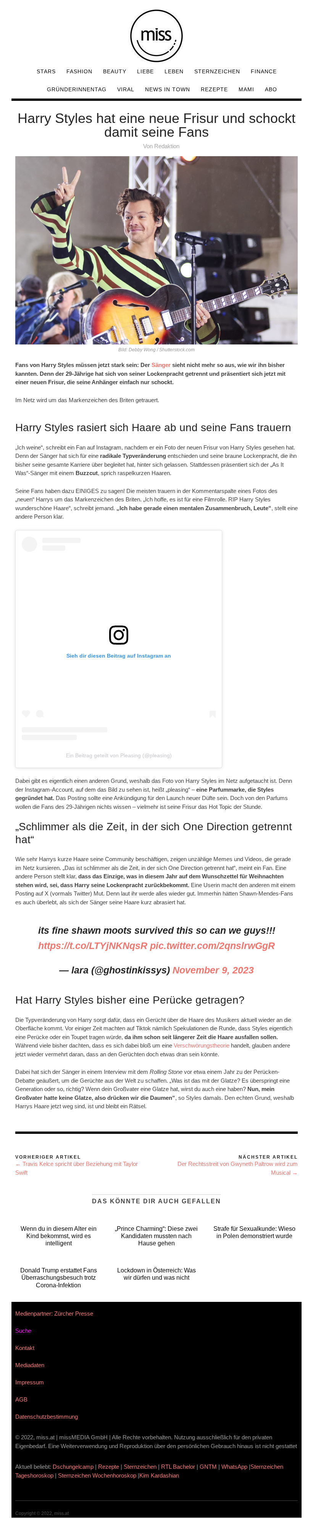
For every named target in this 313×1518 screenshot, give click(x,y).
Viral (125, 89)
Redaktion (166, 146)
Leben (174, 71)
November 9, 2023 (213, 970)
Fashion (79, 71)
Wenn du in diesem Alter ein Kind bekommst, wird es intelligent (59, 1235)
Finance (264, 71)
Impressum (29, 1382)
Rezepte (214, 89)
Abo (271, 89)
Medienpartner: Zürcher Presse (54, 1313)
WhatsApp (234, 1466)
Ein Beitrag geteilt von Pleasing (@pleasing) (119, 755)
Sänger (162, 365)
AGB (21, 1399)
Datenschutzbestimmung (46, 1416)
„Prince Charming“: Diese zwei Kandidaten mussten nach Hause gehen (156, 1235)
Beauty (114, 71)
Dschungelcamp (73, 1466)
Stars (46, 71)
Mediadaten (29, 1365)
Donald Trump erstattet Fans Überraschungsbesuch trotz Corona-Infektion (58, 1277)
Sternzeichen (217, 71)
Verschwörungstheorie (201, 1045)
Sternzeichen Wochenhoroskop (97, 1475)
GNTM (208, 1466)
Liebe (145, 71)
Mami (246, 89)
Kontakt (24, 1348)
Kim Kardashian (160, 1475)
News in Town (167, 89)
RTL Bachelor (178, 1466)
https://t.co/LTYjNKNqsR (92, 945)
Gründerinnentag (76, 89)
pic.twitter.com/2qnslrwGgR (212, 945)
